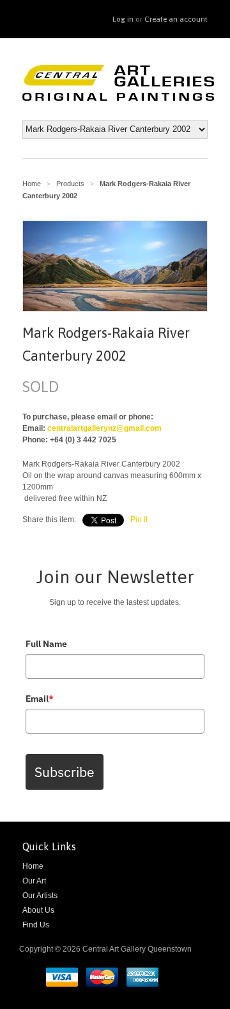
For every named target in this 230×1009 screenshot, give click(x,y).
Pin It (139, 519)
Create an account (176, 19)
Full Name (46, 644)
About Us (38, 910)
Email (40, 698)
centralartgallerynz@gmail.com (104, 428)
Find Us (35, 924)
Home (32, 866)
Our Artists (39, 895)
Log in (123, 19)
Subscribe (64, 772)
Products (70, 183)
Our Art (34, 880)
